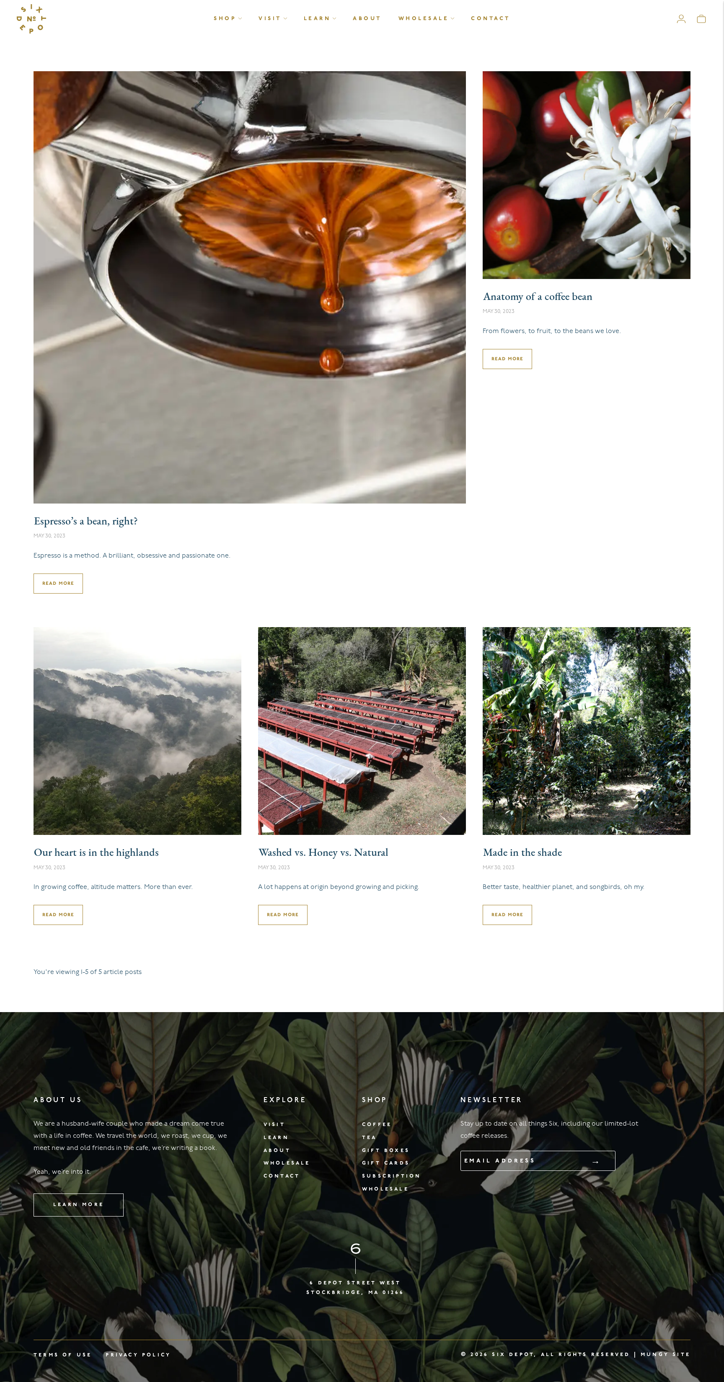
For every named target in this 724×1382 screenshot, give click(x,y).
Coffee (377, 1124)
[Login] (681, 19)
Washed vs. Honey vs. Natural (323, 853)
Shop (225, 18)
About (367, 18)
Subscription (391, 1176)
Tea (369, 1137)
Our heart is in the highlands (96, 853)
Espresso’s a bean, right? (86, 521)
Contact (490, 18)
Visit (270, 18)
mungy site (665, 1354)
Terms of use (63, 1355)
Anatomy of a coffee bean (537, 297)
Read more (58, 583)
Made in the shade (522, 853)
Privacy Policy (138, 1355)
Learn (317, 18)
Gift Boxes (386, 1150)
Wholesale (423, 18)
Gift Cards (386, 1163)
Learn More (78, 1204)
